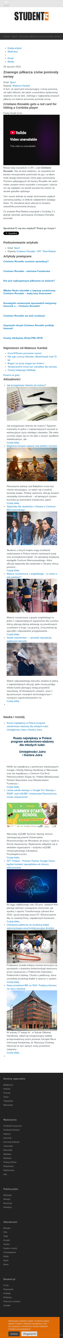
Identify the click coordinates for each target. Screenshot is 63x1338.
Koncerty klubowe (11, 1142)
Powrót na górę (11, 375)
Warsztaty (7, 1150)
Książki (6, 1240)
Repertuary (8, 1166)
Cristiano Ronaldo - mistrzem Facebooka (26, 271)
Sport (14, 36)
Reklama (7, 1297)
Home (7, 36)
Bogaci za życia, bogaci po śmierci (26, 363)
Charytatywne (9, 1252)
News (6, 1264)
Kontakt (6, 1305)
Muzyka (6, 1228)
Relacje (6, 1199)
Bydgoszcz (8, 1085)
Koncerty (7, 1138)
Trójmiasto (8, 1101)
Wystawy (7, 1158)
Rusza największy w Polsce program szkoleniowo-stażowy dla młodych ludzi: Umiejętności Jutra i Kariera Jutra (28, 726)
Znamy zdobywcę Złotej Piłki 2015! (23, 338)
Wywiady (7, 1195)
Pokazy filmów (9, 1162)
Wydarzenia (8, 1170)
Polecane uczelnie (11, 1301)
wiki (5, 1174)
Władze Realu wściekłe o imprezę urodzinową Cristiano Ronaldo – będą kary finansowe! (29, 292)
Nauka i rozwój (10, 1248)
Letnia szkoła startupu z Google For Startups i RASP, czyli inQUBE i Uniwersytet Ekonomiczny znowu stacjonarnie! (32, 793)
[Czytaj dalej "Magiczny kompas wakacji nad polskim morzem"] (33, 464)
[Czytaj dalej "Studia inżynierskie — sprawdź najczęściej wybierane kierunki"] (33, 659)
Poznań (6, 1093)
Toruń (6, 1097)
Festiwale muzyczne (12, 1126)
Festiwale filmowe (11, 1130)
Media (11, 61)
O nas (6, 1285)
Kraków (6, 1089)
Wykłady (7, 1154)
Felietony (7, 1207)
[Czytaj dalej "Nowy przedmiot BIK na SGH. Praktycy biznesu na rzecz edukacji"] (32, 1010)
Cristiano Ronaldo (25, 251)
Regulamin (8, 1289)
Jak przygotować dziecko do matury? (26, 385)
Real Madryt (49, 251)
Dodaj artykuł (15, 48)
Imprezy (7, 1134)
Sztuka (6, 1244)
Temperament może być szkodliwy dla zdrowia (32, 366)
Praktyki (7, 1293)
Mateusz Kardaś (21, 85)
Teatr (5, 1236)
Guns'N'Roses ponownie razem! (25, 353)
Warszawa (8, 1105)
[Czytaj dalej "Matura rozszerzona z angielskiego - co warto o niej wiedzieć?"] (33, 595)
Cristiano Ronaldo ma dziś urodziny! (24, 315)
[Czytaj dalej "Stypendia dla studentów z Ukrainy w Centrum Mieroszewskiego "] (33, 528)
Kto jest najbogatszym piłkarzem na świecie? (29, 280)
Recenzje (7, 1203)
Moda (6, 1256)
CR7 (39, 251)
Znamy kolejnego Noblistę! (22, 370)
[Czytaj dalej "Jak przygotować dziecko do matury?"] (33, 404)
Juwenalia (8, 1146)
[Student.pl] (31, 17)
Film (5, 1232)
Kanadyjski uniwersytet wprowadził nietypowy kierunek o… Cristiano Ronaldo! (29, 304)
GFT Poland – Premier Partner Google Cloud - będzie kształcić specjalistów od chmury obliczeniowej (31, 864)
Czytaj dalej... (14, 442)
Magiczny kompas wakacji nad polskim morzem (32, 446)
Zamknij (14, 1334)
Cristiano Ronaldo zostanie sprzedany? (26, 261)
